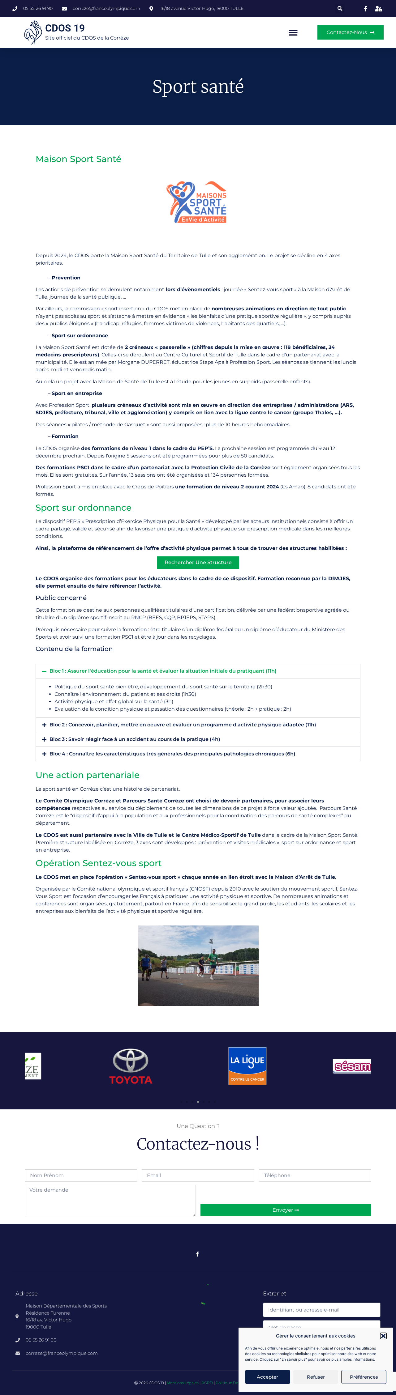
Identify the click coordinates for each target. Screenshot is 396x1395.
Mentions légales (183, 1382)
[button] (383, 1336)
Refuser (316, 1377)
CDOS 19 (65, 28)
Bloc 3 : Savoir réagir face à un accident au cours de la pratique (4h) (135, 739)
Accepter (267, 1377)
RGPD (207, 1382)
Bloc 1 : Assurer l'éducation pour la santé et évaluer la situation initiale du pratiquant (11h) (163, 671)
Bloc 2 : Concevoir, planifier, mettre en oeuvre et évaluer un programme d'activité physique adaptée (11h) (183, 725)
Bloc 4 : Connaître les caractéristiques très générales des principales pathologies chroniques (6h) (172, 754)
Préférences (364, 1377)
